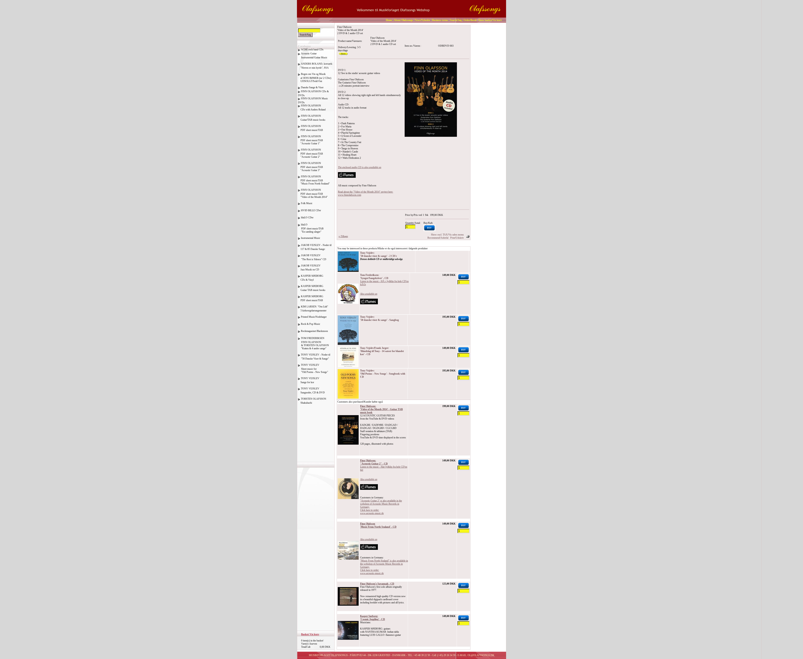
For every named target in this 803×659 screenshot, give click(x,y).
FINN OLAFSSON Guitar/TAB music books (311, 117)
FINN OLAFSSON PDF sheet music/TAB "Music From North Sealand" (314, 180)
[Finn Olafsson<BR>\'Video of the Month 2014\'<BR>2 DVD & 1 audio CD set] (431, 99)
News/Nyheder (422, 20)
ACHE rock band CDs (312, 49)
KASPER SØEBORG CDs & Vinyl (310, 277)
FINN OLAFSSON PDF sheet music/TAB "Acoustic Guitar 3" (310, 167)
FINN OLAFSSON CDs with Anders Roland (312, 107)
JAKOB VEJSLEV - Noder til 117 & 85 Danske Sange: (314, 247)
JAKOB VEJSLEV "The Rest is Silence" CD (312, 257)
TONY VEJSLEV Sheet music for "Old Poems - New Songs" (313, 368)
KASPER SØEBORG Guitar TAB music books (311, 288)
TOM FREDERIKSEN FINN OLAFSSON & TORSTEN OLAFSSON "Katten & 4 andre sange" (313, 343)
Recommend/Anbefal (437, 237)
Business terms (440, 20)
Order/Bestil (469, 20)
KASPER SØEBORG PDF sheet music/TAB (310, 298)
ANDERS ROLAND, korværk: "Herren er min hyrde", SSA (315, 65)
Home (389, 20)
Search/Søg (456, 20)
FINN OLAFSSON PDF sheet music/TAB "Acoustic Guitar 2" (310, 153)
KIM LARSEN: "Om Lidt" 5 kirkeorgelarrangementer (313, 308)
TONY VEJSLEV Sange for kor (308, 380)
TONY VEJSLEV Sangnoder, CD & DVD (311, 390)
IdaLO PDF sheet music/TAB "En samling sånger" (311, 228)
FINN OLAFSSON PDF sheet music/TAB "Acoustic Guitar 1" (310, 140)
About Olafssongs (403, 20)
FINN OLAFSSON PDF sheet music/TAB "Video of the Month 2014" (313, 193)
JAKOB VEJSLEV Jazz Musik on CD (309, 267)
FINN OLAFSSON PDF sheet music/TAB (310, 128)
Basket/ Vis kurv (310, 634)
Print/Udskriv (457, 237)
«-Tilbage (343, 236)
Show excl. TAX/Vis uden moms (447, 234)
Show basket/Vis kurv (490, 20)
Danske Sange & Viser (312, 87)
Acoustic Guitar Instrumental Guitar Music (312, 55)
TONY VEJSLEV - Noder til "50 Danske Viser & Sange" (314, 356)
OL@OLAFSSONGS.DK (481, 655)
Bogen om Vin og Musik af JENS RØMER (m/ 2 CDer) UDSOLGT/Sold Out (314, 78)
